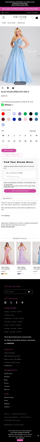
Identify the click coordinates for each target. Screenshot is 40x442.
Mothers (7, 407)
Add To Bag (8, 150)
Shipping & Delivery (19, 414)
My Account (8, 373)
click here (21, 438)
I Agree (20, 440)
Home (4, 23)
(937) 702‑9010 (9, 353)
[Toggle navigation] (3, 18)
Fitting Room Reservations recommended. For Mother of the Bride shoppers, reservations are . (19, 340)
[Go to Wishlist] (33, 18)
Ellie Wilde (11, 23)
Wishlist (7, 376)
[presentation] (7, 253)
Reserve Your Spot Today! (8, 226)
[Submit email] (29, 292)
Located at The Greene (12, 362)
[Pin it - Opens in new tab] (7, 88)
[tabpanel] (20, 56)
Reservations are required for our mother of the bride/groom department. (20, 2)
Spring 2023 (21, 23)
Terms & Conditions (11, 417)
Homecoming (8, 397)
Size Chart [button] (33, 131)
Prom (6, 400)
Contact (7, 386)
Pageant (7, 403)
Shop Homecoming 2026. (20, 5)
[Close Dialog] (38, 436)
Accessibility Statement (12, 420)
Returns (7, 389)
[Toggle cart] (37, 18)
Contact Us (8, 365)
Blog (5, 380)
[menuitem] (5, 302)
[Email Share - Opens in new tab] (13, 88)
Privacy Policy (25, 417)
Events (6, 383)
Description (7, 198)
